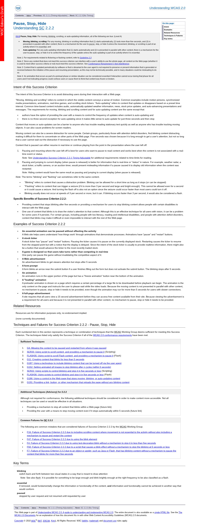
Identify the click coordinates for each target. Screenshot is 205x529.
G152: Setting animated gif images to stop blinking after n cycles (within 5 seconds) (69, 367)
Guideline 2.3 (85, 58)
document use (109, 521)
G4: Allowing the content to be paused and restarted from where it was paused (66, 348)
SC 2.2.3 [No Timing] (81, 15)
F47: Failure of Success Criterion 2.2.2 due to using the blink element (62, 439)
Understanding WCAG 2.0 (167, 8)
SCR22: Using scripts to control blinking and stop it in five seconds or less (64, 371)
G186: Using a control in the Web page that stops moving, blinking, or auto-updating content (73, 378)
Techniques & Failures (173, 36)
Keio (53, 521)
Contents (20, 15)
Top (16, 508)
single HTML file (161, 512)
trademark (94, 521)
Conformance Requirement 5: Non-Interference (108, 64)
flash (38, 477)
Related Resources (172, 33)
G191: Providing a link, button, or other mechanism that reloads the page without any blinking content (78, 382)
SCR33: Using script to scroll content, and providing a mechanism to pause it (65, 352)
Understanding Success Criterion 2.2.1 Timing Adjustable (61, 158)
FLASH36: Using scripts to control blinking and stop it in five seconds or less (65, 374)
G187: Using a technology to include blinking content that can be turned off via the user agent (74, 363)
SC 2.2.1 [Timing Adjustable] (50, 15)
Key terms (168, 39)
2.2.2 (18, 36)
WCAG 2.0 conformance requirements (112, 335)
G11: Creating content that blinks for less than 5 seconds (55, 359)
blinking (51, 36)
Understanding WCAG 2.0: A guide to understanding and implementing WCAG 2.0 (75, 512)
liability (85, 521)
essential (43, 47)
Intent (166, 27)
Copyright (18, 521)
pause (92, 44)
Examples (168, 30)
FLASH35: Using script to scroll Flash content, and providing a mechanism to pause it (70, 355)
